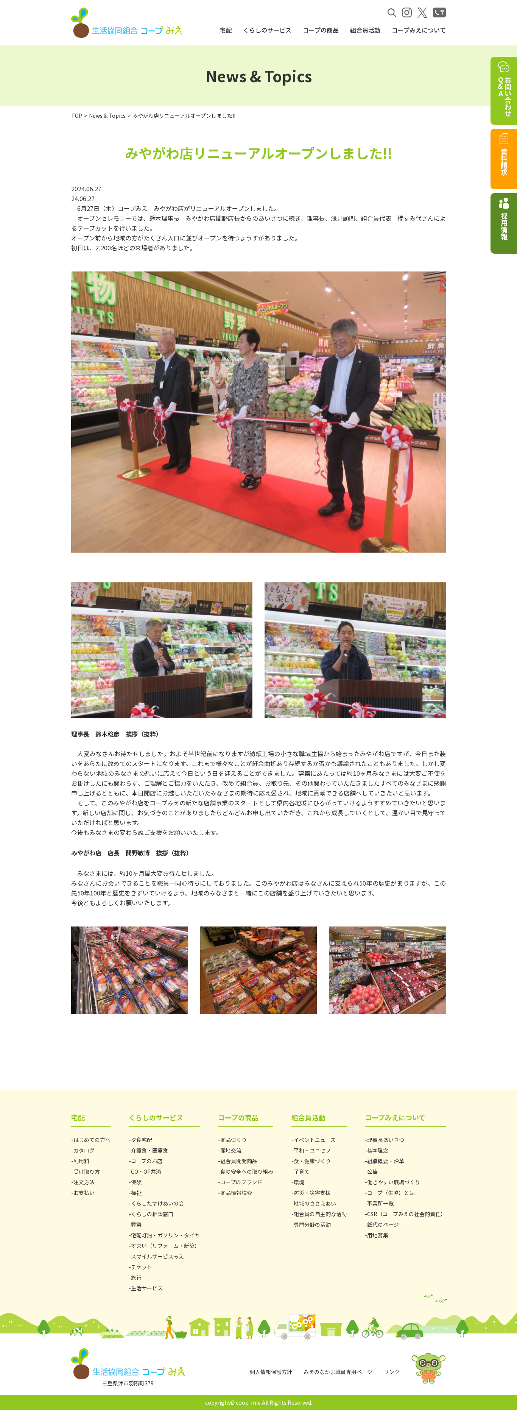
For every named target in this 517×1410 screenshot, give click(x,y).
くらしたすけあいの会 (157, 1203)
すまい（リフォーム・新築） (165, 1245)
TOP (76, 115)
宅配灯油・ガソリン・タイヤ (165, 1235)
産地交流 (230, 1150)
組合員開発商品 (238, 1161)
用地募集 (377, 1235)
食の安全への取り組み (246, 1171)
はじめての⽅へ (92, 1139)
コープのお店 (146, 1161)
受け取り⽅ (86, 1171)
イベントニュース (315, 1139)
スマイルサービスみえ (157, 1256)
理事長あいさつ (385, 1139)
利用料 (81, 1161)
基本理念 (377, 1150)
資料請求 (504, 161)
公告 (372, 1171)
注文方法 (84, 1182)
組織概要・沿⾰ (385, 1161)
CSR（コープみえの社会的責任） (406, 1214)
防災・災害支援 (312, 1192)
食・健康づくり (312, 1161)
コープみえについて (419, 29)
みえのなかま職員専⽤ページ (338, 1372)
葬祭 (136, 1224)
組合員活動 (365, 29)
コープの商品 (321, 29)
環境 (299, 1182)
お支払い (84, 1192)
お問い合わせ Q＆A (504, 96)
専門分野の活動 (312, 1224)
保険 (136, 1182)
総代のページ (383, 1224)
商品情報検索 (236, 1192)
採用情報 (504, 226)
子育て (302, 1171)
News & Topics (107, 115)
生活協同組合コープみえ (128, 23)
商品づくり (233, 1139)
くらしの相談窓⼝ (152, 1214)
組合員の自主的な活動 (320, 1214)
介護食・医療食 (149, 1150)
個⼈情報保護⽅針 (271, 1372)
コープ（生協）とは (390, 1192)
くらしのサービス (267, 29)
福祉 (136, 1192)
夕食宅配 (141, 1139)
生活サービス (147, 1288)
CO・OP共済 (146, 1171)
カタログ (84, 1150)
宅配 (226, 29)
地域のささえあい (315, 1203)
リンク (392, 1372)
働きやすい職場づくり (393, 1182)
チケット (141, 1267)
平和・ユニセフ (312, 1150)
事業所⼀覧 (380, 1203)
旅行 (136, 1277)
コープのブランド (241, 1182)
